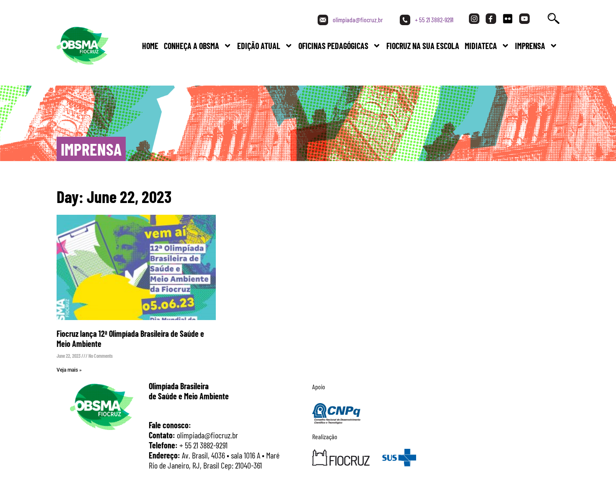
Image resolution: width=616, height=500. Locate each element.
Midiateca (481, 46)
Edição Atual (258, 46)
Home (150, 46)
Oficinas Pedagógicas (333, 46)
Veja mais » (69, 370)
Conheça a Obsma (191, 46)
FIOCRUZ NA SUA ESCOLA (422, 46)
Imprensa (530, 46)
